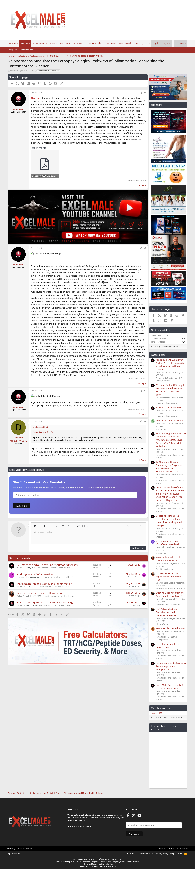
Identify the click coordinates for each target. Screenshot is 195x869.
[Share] (141, 93)
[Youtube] (139, 816)
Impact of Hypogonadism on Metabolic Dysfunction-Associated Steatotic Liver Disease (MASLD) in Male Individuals (171, 440)
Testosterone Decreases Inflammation (40, 593)
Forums (25, 43)
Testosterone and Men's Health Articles (53, 567)
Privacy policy (162, 853)
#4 (145, 421)
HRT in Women (162, 623)
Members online (161, 708)
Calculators (78, 43)
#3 (145, 390)
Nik (139, 567)
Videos (53, 43)
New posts (12, 49)
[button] (18, 43)
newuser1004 (157, 713)
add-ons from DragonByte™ (90, 861)
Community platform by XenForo (97, 859)
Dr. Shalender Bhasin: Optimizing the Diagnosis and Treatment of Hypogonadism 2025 (169, 466)
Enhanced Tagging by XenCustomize (98, 864)
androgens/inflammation (48, 70)
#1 (145, 92)
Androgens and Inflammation (35, 574)
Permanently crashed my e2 (170, 628)
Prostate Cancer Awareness (170, 407)
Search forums (26, 49)
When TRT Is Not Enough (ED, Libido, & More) (169, 379)
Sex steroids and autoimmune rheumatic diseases (47, 565)
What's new (39, 43)
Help (172, 853)
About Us (162, 848)
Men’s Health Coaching (131, 43)
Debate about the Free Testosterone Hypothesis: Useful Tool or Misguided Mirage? (169, 520)
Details (136, 861)
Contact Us (173, 848)
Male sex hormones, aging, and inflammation (44, 583)
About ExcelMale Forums (80, 826)
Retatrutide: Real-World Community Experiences (168, 559)
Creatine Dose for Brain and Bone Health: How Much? (170, 594)
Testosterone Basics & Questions (170, 588)
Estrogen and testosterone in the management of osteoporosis (171, 666)
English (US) (15, 853)
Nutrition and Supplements (168, 604)
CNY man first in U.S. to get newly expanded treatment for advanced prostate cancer (170, 389)
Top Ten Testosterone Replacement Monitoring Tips (169, 576)
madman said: (39, 427)
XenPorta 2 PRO (85, 866)
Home (12, 43)
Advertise (184, 848)
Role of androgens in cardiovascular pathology (45, 602)
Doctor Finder (94, 43)
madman (14, 70)
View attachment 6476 (43, 431)
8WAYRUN (112, 866)
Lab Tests (65, 43)
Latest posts (158, 355)
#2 (145, 248)
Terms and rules (146, 853)
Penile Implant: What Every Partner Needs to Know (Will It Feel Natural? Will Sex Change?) (170, 364)
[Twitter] (133, 816)
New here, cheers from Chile (170, 420)
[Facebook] (128, 816)
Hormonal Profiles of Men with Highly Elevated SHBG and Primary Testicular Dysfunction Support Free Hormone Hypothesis (170, 494)
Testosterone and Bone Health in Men (168, 645)
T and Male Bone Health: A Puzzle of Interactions (169, 686)
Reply (143, 185)
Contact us (132, 853)
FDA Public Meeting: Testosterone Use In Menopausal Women (166, 612)
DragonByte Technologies (122, 861)
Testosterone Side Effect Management (166, 638)
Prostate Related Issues (166, 403)
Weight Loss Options (165, 569)
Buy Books (110, 43)
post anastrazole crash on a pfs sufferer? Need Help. (170, 542)
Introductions (162, 429)
